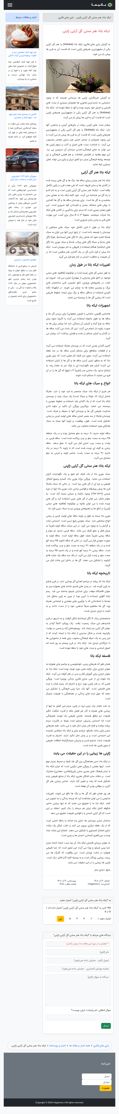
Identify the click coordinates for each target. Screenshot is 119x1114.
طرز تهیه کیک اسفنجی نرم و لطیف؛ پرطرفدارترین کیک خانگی (22, 54)
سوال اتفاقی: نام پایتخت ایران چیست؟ (91, 1010)
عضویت (106, 1088)
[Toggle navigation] (10, 5)
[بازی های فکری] (101, 5)
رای (60, 919)
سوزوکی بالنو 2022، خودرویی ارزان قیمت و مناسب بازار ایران (23, 178)
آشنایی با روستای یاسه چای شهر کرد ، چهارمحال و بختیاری (22, 116)
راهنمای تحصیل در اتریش (25, 259)
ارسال (106, 1026)
